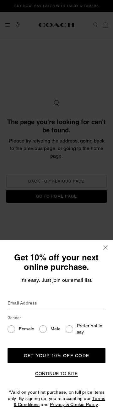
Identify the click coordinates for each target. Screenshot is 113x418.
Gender (14, 318)
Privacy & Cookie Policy (74, 404)
